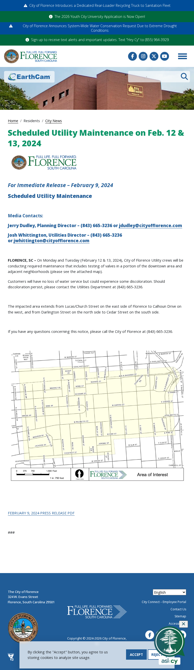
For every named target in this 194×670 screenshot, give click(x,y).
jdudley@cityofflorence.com (150, 225)
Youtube (164, 56)
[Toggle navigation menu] (182, 56)
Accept (136, 654)
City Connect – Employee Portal (164, 602)
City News (53, 120)
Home (13, 120)
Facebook (132, 56)
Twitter (154, 56)
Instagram (143, 56)
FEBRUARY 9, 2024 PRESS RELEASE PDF (41, 512)
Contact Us (178, 609)
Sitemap (180, 616)
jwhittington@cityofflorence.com (51, 240)
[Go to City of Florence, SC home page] (30, 56)
